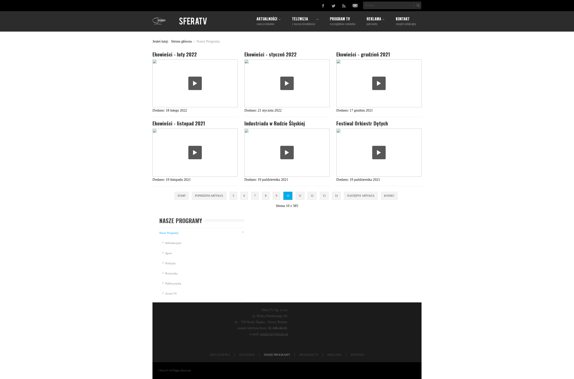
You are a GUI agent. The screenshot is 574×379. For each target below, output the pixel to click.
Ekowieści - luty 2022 (174, 54)
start (182, 195)
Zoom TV (171, 293)
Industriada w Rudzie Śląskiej (274, 123)
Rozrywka (171, 273)
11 (300, 195)
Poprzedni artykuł (209, 195)
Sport (168, 253)
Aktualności (220, 354)
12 (312, 195)
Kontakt (357, 354)
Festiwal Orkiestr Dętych (362, 123)
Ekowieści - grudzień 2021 (363, 54)
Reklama (334, 354)
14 (336, 195)
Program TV (308, 354)
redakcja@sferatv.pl (274, 334)
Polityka (170, 263)
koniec (389, 195)
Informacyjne (173, 243)
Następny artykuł (361, 195)
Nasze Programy (169, 233)
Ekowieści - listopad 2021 (178, 123)
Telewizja (247, 354)
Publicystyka (173, 283)
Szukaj (418, 5)
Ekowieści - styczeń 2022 (270, 54)
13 (324, 195)
